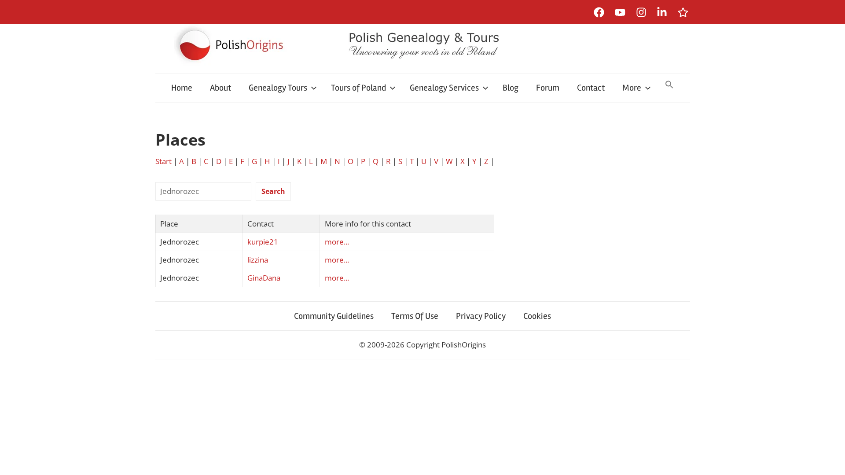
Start (163, 161)
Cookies (537, 316)
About (220, 87)
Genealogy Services (444, 87)
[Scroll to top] (830, 460)
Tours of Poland (358, 87)
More (631, 87)
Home (181, 87)
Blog (510, 87)
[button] (669, 85)
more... (337, 242)
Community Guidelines (334, 316)
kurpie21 (262, 242)
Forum (547, 87)
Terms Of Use (414, 316)
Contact (591, 87)
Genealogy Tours (278, 87)
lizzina (257, 260)
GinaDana (263, 278)
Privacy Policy (481, 316)
